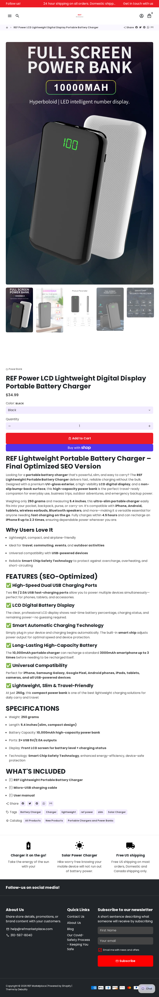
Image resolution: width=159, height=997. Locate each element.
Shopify (66, 986)
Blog (70, 929)
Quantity (12, 419)
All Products (33, 820)
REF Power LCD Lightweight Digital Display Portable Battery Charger (56, 27)
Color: (15, 403)
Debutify (23, 989)
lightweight (68, 812)
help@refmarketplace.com (29, 929)
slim (100, 812)
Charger (51, 812)
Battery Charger (30, 812)
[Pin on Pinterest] (144, 27)
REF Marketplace (36, 986)
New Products (54, 820)
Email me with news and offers (121, 950)
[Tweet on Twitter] (140, 27)
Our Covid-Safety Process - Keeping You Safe (78, 942)
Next (148, 163)
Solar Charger (117, 812)
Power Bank (14, 369)
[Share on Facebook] (136, 27)
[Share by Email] (152, 27)
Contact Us (75, 916)
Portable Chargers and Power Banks (90, 820)
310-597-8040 (19, 935)
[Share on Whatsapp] (148, 27)
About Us (74, 923)
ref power (87, 812)
